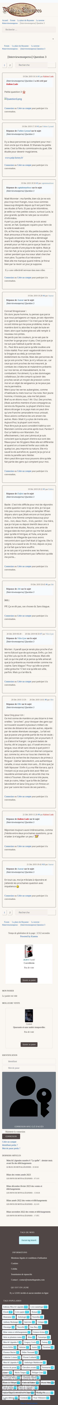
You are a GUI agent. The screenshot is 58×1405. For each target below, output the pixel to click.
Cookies (14, 1263)
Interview (28, 1322)
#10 (43, 864)
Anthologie (22, 1317)
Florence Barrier (9, 1352)
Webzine (22, 1347)
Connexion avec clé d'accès (29, 1127)
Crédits (14, 1269)
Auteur (34, 1347)
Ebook (5, 1312)
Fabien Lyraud (48, 126)
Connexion (9, 108)
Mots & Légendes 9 (10, 1342)
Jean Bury (34, 1327)
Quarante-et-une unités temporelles (29, 1027)
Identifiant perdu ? (10, 1145)
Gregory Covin (30, 1342)
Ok (4, 1399)
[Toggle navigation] (50, 10)
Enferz (51, 489)
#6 (47, 584)
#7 (41, 634)
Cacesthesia (29, 963)
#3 (37, 183)
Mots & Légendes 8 (10, 1362)
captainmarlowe (48, 183)
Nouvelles (36, 1317)
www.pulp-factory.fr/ (14, 158)
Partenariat (46, 1368)
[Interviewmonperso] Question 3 (20, 81)
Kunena (34, 936)
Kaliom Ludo (48, 76)
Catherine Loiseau (10, 1357)
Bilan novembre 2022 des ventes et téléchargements (28, 1212)
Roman (34, 1312)
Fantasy (45, 1342)
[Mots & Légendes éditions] (22, 9)
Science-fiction (39, 1332)
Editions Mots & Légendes (13, 1307)
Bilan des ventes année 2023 (18, 1175)
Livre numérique (36, 1307)
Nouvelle (20, 1327)
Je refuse (16, 1399)
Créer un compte (24, 108)
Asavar (51, 296)
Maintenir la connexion (15, 1132)
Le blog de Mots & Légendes (18, 1167)
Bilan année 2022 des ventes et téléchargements (26, 1200)
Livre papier (20, 1312)
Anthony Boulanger (10, 1322)
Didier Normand (28, 1352)
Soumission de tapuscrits (21, 1274)
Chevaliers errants (29, 1368)
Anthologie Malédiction (33, 1362)
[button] (55, 10)
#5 (44, 489)
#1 (39, 76)
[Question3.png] (13, 98)
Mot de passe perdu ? (11, 1148)
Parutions (46, 1347)
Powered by (25, 936)
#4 (44, 296)
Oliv (52, 700)
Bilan (30, 1337)
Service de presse (9, 1368)
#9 (39, 815)
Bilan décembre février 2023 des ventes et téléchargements (24, 1187)
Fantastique (42, 1337)
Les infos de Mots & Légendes (19, 1179)
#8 (46, 700)
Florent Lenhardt (29, 1357)
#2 (38, 126)
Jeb (52, 584)
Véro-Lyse (50, 634)
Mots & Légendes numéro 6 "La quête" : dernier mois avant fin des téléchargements (29, 1162)
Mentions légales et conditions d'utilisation (29, 1258)
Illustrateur (7, 1317)
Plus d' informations (29, 1403)
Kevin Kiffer (8, 1347)
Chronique (7, 1327)
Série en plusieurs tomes (12, 1337)
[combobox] (29, 29)
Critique (41, 1322)
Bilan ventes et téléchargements (15, 1332)
